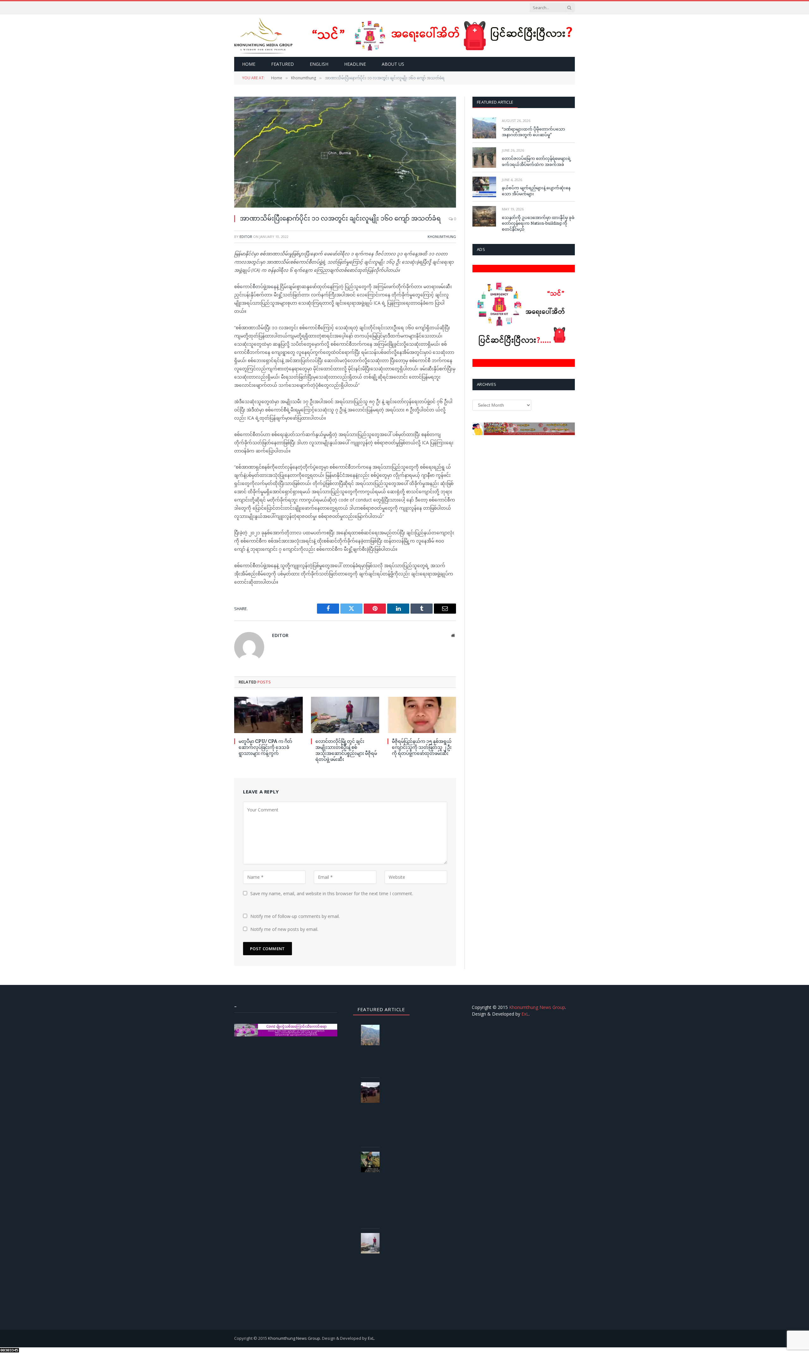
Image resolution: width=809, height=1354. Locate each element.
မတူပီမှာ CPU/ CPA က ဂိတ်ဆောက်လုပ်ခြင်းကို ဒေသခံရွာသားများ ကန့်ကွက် (265, 747)
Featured (282, 64)
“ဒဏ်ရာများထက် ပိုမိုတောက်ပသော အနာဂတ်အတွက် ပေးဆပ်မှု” (533, 132)
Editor (246, 236)
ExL (525, 1014)
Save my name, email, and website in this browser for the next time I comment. (331, 893)
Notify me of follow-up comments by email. (295, 916)
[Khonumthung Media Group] (263, 35)
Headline (355, 64)
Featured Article (495, 102)
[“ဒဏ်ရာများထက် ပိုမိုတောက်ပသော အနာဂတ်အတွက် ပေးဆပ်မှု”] (484, 128)
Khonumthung (442, 236)
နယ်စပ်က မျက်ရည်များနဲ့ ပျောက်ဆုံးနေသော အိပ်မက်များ (536, 191)
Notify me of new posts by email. (284, 929)
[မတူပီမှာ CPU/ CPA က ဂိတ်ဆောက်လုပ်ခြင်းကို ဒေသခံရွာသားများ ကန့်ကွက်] (268, 715)
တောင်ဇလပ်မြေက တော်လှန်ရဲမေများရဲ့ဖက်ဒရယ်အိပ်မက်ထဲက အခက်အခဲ (536, 161)
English (319, 64)
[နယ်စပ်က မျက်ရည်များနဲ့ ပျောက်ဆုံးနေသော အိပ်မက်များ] (484, 187)
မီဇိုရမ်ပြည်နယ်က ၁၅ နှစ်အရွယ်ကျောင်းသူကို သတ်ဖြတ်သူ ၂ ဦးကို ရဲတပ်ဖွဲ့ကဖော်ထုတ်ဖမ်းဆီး (422, 747)
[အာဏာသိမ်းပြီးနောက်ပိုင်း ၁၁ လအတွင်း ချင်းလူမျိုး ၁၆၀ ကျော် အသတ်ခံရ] (345, 152)
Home (248, 64)
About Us (393, 64)
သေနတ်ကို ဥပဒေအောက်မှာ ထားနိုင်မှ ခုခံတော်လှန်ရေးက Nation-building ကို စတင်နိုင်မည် (538, 223)
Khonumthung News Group (537, 1007)
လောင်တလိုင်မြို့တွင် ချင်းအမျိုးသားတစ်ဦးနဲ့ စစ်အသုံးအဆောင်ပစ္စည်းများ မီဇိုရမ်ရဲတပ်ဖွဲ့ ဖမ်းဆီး (346, 750)
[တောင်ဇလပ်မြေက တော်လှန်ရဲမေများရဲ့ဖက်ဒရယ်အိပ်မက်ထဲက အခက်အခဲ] (484, 157)
